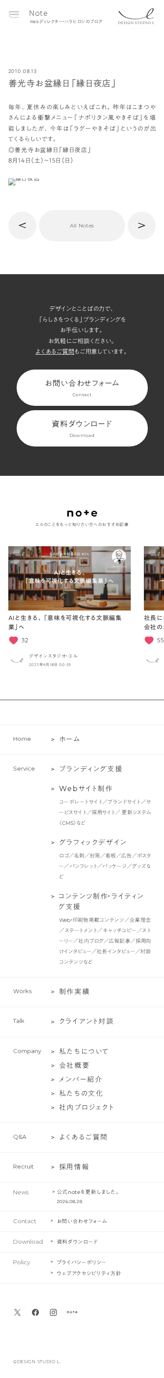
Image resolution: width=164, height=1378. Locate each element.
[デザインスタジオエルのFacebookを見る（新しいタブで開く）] (35, 1312)
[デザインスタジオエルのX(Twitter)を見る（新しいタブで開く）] (17, 1312)
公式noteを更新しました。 (88, 1192)
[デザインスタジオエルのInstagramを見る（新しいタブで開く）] (53, 1312)
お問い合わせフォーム (82, 388)
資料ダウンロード (82, 429)
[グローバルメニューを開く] (13, 14)
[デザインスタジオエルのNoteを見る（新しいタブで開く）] (72, 1312)
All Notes (82, 225)
